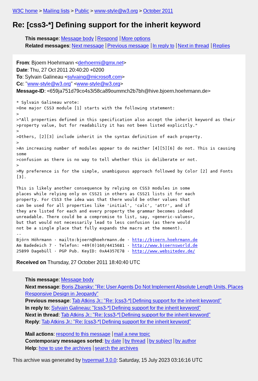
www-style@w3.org (116, 11)
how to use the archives (65, 348)
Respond (107, 38)
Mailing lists (56, 11)
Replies (221, 45)
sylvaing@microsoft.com (94, 77)
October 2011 (158, 11)
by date (113, 341)
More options (135, 38)
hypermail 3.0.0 (99, 360)
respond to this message (83, 334)
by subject (160, 341)
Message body (77, 38)
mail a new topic (132, 334)
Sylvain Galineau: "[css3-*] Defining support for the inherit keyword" (126, 308)
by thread (135, 341)
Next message (88, 45)
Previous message (128, 45)
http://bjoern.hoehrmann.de (165, 239)
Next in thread (193, 45)
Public (82, 11)
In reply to (163, 45)
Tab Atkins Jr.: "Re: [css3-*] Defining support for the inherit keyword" (147, 300)
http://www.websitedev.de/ (163, 251)
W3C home (25, 11)
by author (185, 341)
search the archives (116, 348)
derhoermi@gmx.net (100, 62)
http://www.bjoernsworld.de (165, 245)
